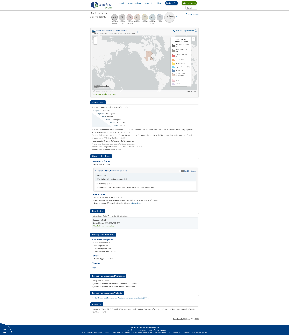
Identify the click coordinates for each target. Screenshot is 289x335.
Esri (195, 91)
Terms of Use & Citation (157, 330)
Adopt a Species (189, 3)
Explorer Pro (171, 3)
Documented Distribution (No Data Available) (115, 33)
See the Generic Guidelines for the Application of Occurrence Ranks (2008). (120, 298)
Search (121, 3)
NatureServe (141, 330)
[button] (95, 39)
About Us (149, 3)
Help (159, 3)
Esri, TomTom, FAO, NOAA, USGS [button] (102, 91)
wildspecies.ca (136, 203)
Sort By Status (190, 171)
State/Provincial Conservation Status (111, 30)
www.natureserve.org (151, 328)
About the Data (134, 3)
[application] (144, 64)
